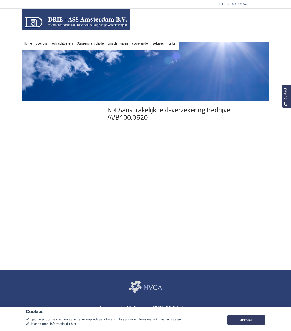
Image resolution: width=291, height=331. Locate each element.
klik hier (70, 323)
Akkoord (246, 320)
